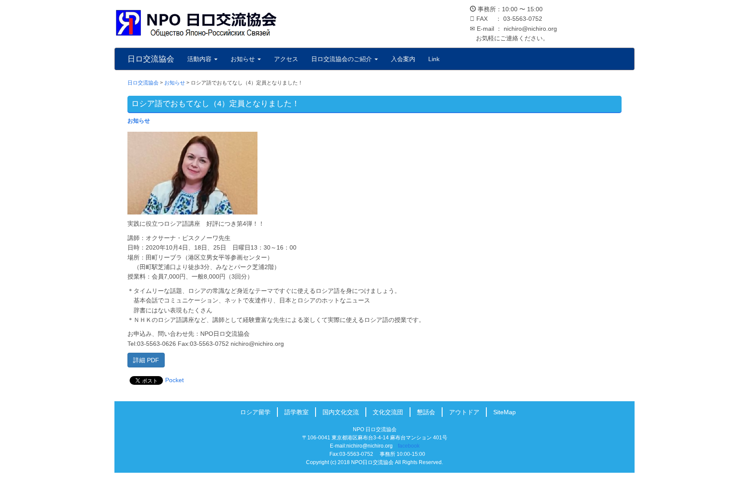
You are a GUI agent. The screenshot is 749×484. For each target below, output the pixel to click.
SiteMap (504, 412)
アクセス (286, 58)
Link (434, 58)
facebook (409, 446)
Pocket (174, 380)
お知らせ (244, 58)
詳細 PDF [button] (146, 360)
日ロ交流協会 (150, 59)
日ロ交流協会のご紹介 (342, 58)
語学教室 (296, 412)
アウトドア (464, 412)
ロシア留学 (255, 412)
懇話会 (426, 412)
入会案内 (403, 58)
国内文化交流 (340, 412)
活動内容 (200, 58)
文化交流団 (388, 412)
